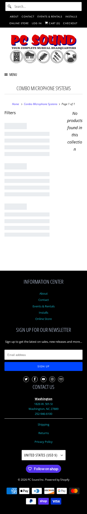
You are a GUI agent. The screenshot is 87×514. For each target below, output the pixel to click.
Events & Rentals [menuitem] (49, 16)
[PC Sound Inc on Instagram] (52, 379)
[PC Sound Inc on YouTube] (43, 379)
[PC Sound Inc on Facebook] (35, 379)
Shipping (43, 424)
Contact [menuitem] (28, 16)
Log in (37, 23)
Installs (43, 313)
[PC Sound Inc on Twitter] (26, 379)
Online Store (43, 319)
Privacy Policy (44, 442)
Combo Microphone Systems (44, 88)
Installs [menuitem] (71, 16)
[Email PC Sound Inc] (61, 379)
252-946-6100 (43, 414)
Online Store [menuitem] (19, 23)
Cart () (54, 23)
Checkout (70, 23)
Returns (43, 433)
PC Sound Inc (36, 480)
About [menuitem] (14, 16)
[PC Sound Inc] (43, 49)
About (43, 293)
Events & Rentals (44, 306)
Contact (43, 300)
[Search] (9, 6)
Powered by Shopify (57, 480)
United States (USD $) (41, 455)
